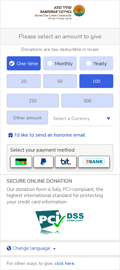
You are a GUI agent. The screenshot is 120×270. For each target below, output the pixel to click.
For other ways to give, (41, 263)
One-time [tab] (27, 63)
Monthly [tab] (64, 63)
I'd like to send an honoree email (49, 135)
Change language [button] (31, 248)
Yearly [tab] (100, 63)
